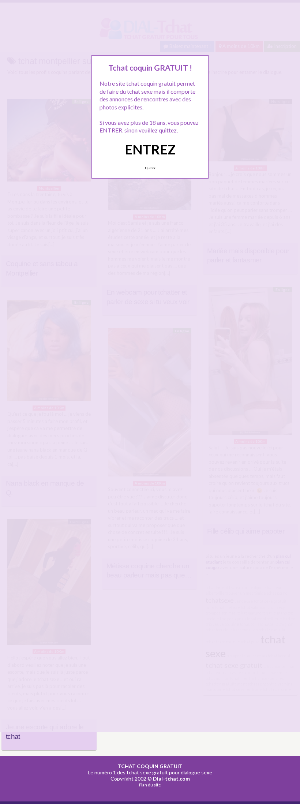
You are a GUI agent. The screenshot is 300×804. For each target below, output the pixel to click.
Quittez (150, 168)
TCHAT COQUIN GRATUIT (150, 766)
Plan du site (150, 784)
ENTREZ (150, 149)
